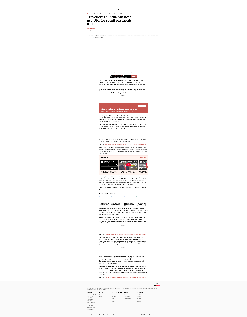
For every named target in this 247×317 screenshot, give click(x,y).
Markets (114, 296)
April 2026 (139, 301)
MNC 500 (89, 311)
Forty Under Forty (91, 307)
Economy (114, 298)
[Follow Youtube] (157, 285)
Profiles (101, 292)
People (100, 296)
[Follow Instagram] (159, 285)
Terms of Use (102, 314)
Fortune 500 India (91, 302)
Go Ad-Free (142, 106)
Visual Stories (127, 298)
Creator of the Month (91, 294)
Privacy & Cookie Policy (92, 314)
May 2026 (139, 300)
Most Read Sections (117, 292)
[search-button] (163, 9)
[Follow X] (155, 285)
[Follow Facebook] (152, 285)
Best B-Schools (90, 309)
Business (114, 294)
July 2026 (139, 296)
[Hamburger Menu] (80, 9)
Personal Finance (116, 300)
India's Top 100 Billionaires (90, 297)
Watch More (143, 157)
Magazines (140, 292)
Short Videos (127, 296)
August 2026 (139, 294)
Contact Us (119, 314)
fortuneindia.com (91, 28)
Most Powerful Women (92, 304)
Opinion (114, 301)
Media (126, 292)
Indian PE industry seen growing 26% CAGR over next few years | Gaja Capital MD (129, 173)
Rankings (89, 292)
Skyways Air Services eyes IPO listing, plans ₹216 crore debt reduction (109, 173)
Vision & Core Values (111, 314)
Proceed (134, 76)
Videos (125, 294)
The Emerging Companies (90, 300)
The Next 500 (90, 305)
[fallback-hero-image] (104, 199)
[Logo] (86, 9)
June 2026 (139, 298)
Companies (102, 294)
